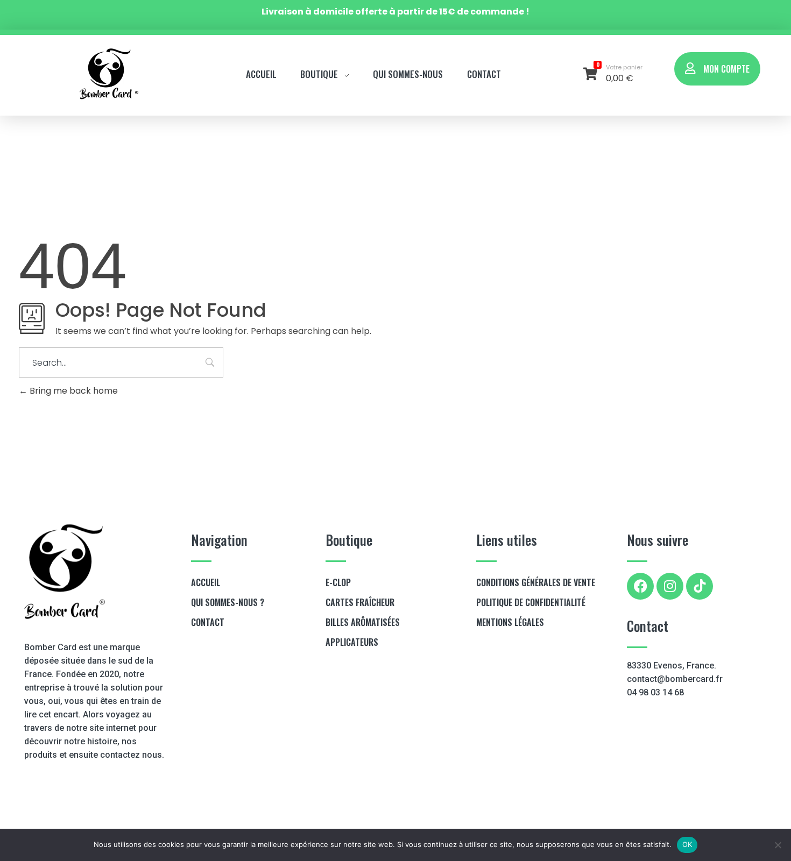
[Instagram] (669, 586)
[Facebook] (640, 586)
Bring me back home (72, 391)
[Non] (777, 844)
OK (687, 844)
